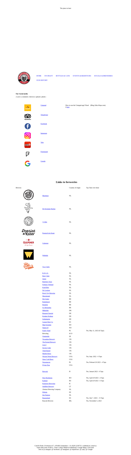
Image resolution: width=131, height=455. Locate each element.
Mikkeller (45, 310)
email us (94, 446)
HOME (38, 76)
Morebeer (45, 196)
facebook (57, 449)
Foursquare (44, 152)
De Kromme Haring (48, 209)
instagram (66, 449)
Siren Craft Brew (47, 359)
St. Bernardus (46, 308)
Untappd (43, 105)
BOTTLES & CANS (63, 76)
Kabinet (44, 381)
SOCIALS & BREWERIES (103, 76)
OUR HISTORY (42, 80)
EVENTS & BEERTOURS (82, 76)
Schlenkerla (46, 319)
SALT (44, 345)
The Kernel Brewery (49, 342)
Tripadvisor (44, 115)
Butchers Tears (47, 282)
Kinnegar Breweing (48, 383)
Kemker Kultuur (47, 316)
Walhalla (45, 255)
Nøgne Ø (45, 328)
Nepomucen (46, 362)
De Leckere (46, 290)
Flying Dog (46, 365)
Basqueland (46, 398)
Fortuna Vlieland (47, 285)
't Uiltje (44, 222)
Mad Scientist (46, 325)
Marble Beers (46, 353)
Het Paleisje (46, 395)
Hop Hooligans (47, 378)
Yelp (42, 142)
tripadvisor (75, 449)
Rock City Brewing (48, 293)
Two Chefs (46, 267)
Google (43, 161)
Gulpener (45, 243)
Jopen (44, 279)
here (68, 107)
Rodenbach (46, 302)
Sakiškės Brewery (48, 386)
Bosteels (45, 305)
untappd (48, 449)
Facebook (44, 124)
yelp (83, 449)
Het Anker (45, 299)
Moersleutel (46, 296)
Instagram (44, 133)
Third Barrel (46, 351)
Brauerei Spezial (47, 313)
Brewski (45, 371)
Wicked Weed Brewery (49, 356)
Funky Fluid (46, 330)
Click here (90, 447)
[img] (24, 78)
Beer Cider (45, 276)
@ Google (89, 449)
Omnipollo (45, 336)
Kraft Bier (45, 287)
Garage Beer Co (47, 322)
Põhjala (44, 392)
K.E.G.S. (45, 273)
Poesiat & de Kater (48, 233)
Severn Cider (46, 348)
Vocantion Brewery (48, 339)
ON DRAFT (48, 76)
